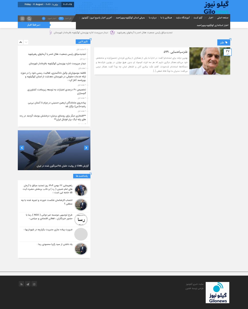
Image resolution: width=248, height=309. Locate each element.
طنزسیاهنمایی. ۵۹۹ (176, 52)
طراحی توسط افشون (194, 288)
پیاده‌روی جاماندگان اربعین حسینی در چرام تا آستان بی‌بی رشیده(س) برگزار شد (57, 104)
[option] (54, 53)
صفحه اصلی (222, 17)
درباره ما (152, 17)
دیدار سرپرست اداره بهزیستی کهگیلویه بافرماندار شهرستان (90, 32)
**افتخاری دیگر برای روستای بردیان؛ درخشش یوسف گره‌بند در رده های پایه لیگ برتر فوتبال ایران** (53, 117)
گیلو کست (198, 17)
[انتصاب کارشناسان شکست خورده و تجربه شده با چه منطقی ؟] (54, 205)
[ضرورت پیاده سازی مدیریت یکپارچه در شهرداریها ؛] (54, 234)
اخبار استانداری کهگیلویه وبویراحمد (212, 25)
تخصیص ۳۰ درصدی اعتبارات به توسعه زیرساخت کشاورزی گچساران (56, 91)
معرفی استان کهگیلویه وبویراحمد (130, 17)
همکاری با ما (166, 17)
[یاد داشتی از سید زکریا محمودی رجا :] (54, 248)
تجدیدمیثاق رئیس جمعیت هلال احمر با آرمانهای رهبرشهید (154, 32)
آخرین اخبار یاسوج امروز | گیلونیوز (97, 17)
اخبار (210, 17)
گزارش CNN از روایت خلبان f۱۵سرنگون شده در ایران (63, 166)
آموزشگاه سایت (183, 17)
